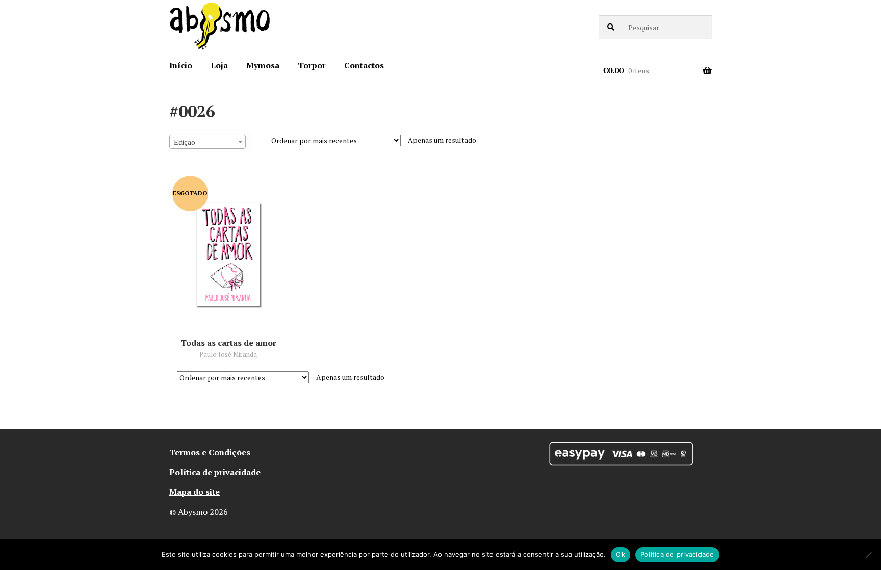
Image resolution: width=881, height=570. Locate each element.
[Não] (868, 555)
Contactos (364, 65)
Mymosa (262, 65)
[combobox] (207, 142)
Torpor (312, 65)
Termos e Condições (209, 452)
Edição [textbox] (184, 142)
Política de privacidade (215, 472)
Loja (219, 65)
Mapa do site (194, 492)
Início (180, 65)
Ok (620, 554)
